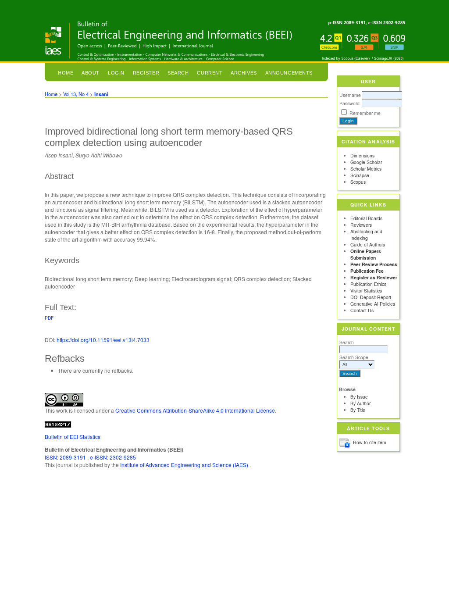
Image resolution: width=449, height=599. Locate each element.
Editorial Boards (366, 218)
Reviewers (361, 224)
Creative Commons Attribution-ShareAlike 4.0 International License (195, 410)
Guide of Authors (367, 244)
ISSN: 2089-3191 (66, 457)
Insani (101, 93)
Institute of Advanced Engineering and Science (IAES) (184, 464)
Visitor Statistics (366, 290)
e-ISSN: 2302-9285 (113, 457)
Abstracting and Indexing (366, 234)
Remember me (365, 113)
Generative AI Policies (372, 303)
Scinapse (359, 175)
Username (350, 95)
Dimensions (362, 155)
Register (146, 72)
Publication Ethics (368, 284)
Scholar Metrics (365, 168)
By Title (357, 409)
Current (209, 72)
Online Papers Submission (365, 254)
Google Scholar (366, 162)
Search (346, 342)
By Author (360, 403)
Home (65, 72)
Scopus (358, 181)
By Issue (359, 396)
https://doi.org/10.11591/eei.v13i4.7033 (103, 339)
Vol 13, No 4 (76, 93)
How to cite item (369, 442)
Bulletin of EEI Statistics (72, 436)
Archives (244, 72)
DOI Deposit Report (370, 297)
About (91, 72)
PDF (49, 317)
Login (116, 72)
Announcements (289, 72)
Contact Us (362, 310)
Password (349, 103)
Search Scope (353, 357)
